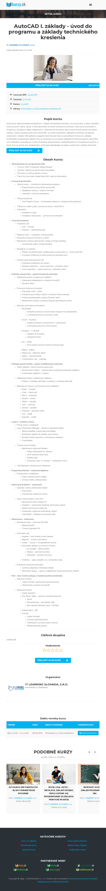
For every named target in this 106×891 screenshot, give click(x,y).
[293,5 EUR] (59, 774)
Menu (85, 4)
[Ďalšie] (95, 752)
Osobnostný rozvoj (77, 850)
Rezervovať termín (89, 733)
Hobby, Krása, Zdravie (77, 845)
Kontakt (93, 879)
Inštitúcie (65, 882)
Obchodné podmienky (78, 879)
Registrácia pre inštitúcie (48, 882)
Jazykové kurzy (29, 850)
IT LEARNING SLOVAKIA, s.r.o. (20, 45)
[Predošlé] (89, 752)
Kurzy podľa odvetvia (77, 841)
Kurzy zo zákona (29, 841)
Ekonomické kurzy (29, 845)
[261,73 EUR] (23, 774)
